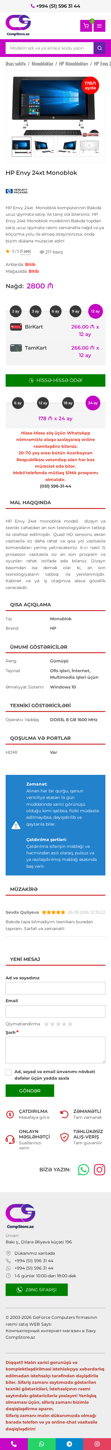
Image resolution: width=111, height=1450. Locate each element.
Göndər (30, 1091)
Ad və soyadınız (23, 978)
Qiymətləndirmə (23, 1024)
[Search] (99, 48)
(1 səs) (25, 251)
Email (12, 1000)
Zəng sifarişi (41, 1289)
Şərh (12, 1032)
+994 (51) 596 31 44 (58, 6)
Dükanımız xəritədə (35, 1253)
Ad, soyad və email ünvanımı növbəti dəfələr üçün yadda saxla (55, 1075)
